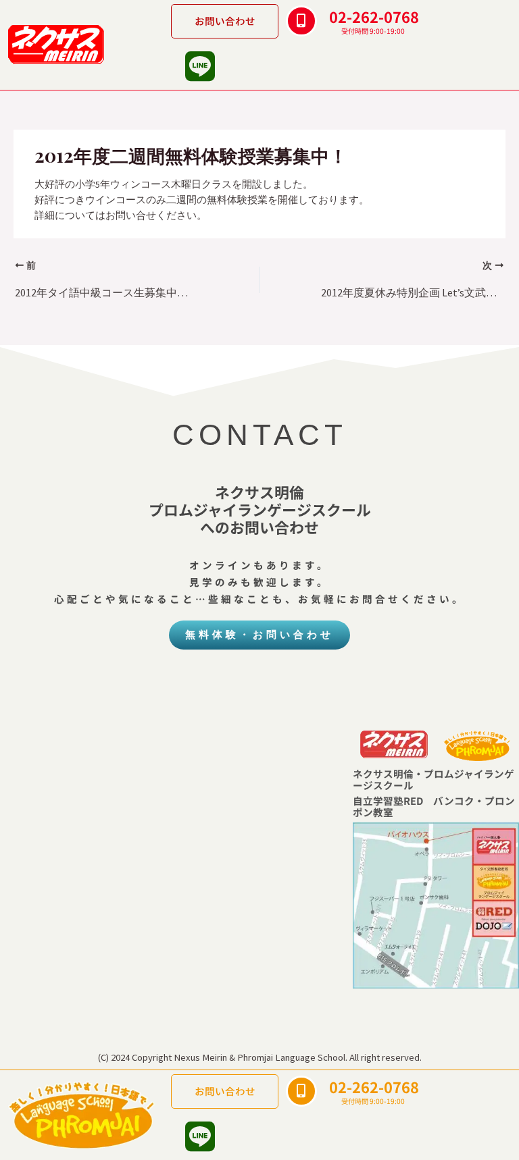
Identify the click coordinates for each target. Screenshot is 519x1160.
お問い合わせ (225, 21)
